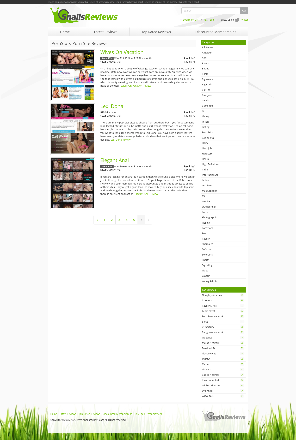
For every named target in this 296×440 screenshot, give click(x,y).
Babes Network (222, 374)
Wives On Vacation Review (136, 85)
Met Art (222, 364)
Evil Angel (222, 390)
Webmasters (154, 413)
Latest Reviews (67, 413)
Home (53, 413)
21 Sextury (222, 327)
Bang (222, 321)
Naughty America (222, 295)
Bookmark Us (190, 19)
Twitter (244, 19)
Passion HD (222, 348)
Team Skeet (222, 311)
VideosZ (222, 369)
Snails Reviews (97, 15)
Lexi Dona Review (121, 139)
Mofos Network (222, 342)
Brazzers (222, 300)
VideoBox (222, 337)
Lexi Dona (111, 106)
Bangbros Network (222, 332)
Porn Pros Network (222, 316)
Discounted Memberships (117, 413)
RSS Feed (209, 19)
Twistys (222, 358)
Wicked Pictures (222, 385)
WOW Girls (222, 396)
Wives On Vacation (122, 52)
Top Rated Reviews (89, 413)
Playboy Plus (222, 353)
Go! (244, 10)
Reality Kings (222, 305)
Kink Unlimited (222, 380)
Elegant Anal (114, 160)
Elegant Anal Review (146, 193)
